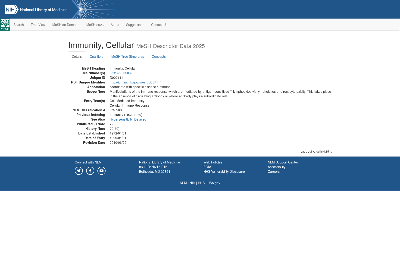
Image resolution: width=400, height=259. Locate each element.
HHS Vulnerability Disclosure (224, 171)
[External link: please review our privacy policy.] (79, 170)
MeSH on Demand (65, 24)
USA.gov (213, 182)
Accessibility (276, 166)
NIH (192, 182)
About (115, 24)
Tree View (38, 24)
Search (18, 24)
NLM (183, 182)
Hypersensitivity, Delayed (128, 119)
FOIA (207, 166)
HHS (201, 182)
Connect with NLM (88, 162)
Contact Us (159, 24)
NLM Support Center (283, 162)
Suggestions (135, 24)
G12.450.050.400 (122, 72)
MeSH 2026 (95, 24)
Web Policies (212, 162)
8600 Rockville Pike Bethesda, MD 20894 (154, 169)
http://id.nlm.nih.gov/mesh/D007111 (136, 82)
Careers (274, 171)
